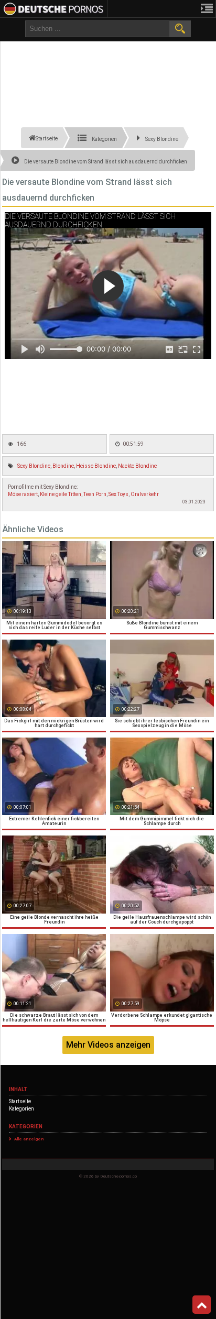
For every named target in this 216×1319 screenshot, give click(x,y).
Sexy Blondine (33, 466)
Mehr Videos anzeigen (108, 1045)
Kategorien (21, 1109)
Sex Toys (118, 494)
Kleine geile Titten (60, 494)
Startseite (20, 1101)
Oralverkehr (145, 494)
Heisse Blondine (96, 466)
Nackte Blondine (137, 466)
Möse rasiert (23, 494)
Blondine (63, 466)
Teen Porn (94, 494)
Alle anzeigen (29, 1139)
